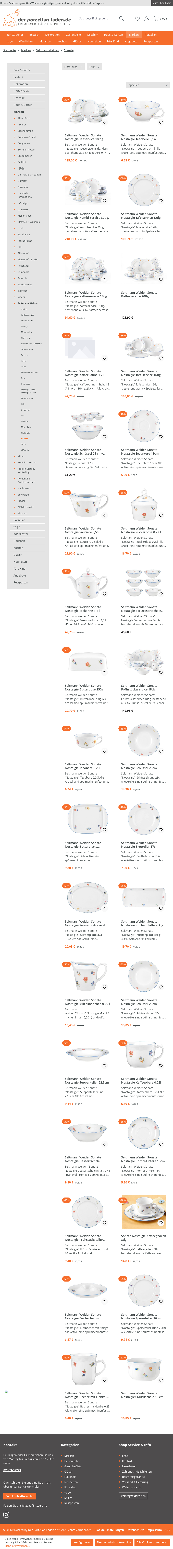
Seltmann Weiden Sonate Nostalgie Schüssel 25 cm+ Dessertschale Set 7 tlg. (84, 451)
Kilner (21, 456)
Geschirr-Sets (73, 1466)
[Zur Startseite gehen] (37, 18)
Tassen (24, 355)
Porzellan (19, 520)
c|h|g (21, 168)
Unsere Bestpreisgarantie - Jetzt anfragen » (52, 3)
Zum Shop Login (162, 3)
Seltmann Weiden (28, 303)
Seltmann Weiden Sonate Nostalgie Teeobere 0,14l (139, 137)
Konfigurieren (82, 1542)
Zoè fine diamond (29, 372)
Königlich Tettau (27, 462)
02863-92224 (12, 1470)
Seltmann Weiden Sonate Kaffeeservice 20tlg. (139, 294)
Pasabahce (24, 234)
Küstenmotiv (27, 320)
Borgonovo (24, 143)
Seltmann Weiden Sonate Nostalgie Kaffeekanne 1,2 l (84, 373)
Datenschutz (135, 1530)
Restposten (21, 582)
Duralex (22, 180)
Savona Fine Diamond (31, 343)
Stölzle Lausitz (26, 507)
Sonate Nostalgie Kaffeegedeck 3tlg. (143, 1237)
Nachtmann (24, 488)
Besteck (18, 77)
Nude (21, 228)
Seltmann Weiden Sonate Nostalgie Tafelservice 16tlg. (141, 373)
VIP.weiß (25, 450)
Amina (24, 309)
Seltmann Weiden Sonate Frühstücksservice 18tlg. (139, 687)
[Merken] (104, 122)
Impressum (154, 1530)
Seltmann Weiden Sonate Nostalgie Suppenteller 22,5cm (87, 1080)
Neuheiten (20, 562)
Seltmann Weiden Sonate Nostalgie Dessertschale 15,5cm (83, 1159)
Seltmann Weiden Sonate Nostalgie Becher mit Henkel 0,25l (85, 1395)
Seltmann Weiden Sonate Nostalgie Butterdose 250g (84, 687)
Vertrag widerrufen (133, 1496)
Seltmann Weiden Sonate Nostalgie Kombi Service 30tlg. (87, 215)
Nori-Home (26, 337)
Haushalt (19, 541)
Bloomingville (25, 130)
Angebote (20, 575)
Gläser (18, 555)
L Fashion (25, 409)
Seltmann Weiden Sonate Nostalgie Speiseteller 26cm (141, 1316)
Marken (19, 112)
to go (17, 527)
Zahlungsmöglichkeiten (137, 1471)
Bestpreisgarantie (133, 1477)
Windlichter (21, 534)
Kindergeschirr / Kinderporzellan (28, 391)
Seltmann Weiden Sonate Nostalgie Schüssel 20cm (139, 1002)
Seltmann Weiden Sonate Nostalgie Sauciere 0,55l (83, 530)
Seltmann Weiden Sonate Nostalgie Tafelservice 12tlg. (141, 215)
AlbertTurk (24, 118)
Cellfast (22, 162)
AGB (167, 1530)
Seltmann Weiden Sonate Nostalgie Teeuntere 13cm (140, 451)
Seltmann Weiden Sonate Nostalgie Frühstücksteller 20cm (84, 1237)
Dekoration (21, 84)
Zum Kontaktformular (20, 1496)
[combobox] (97, 18)
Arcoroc (22, 124)
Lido (23, 404)
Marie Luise (26, 427)
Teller (24, 360)
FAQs (125, 1456)
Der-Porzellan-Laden (29, 174)
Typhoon (23, 290)
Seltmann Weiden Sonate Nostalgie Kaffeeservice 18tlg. (86, 294)
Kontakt (127, 1461)
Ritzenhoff (23, 253)
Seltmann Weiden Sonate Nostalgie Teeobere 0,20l (83, 766)
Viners (21, 297)
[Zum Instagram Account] (6, 1514)
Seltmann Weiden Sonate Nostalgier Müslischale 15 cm (142, 1395)
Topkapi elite (25, 284)
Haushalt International (25, 195)
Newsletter (129, 1466)
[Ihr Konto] (146, 18)
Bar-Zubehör (72, 1461)
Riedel (21, 500)
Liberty (24, 326)
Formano (23, 187)
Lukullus (25, 421)
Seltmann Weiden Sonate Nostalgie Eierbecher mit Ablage (83, 1316)
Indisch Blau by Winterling (26, 470)
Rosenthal (23, 265)
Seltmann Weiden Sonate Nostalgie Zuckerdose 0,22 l (141, 530)
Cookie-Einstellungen (109, 1530)
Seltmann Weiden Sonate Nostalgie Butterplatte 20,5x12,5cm (83, 844)
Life (22, 415)
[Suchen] (121, 18)
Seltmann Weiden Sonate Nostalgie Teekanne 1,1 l (83, 609)
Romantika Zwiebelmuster (26, 480)
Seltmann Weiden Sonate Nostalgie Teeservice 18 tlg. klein (84, 137)
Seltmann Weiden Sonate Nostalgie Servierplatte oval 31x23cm (85, 923)
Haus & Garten (23, 105)
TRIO (23, 444)
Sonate (24, 438)
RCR (20, 247)
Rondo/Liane (27, 398)
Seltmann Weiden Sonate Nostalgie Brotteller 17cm (139, 844)
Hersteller (71, 67)
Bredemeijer (25, 155)
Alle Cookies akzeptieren (152, 1542)
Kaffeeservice (27, 314)
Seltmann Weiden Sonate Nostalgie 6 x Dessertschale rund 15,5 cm (141, 609)
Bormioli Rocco (26, 149)
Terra (23, 366)
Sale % (68, 1498)
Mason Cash (25, 215)
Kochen (18, 548)
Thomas (22, 513)
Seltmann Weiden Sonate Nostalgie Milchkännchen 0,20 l (87, 1002)
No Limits (25, 432)
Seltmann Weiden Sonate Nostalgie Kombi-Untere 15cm (143, 1159)
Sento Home (27, 349)
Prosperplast (25, 240)
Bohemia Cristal (27, 137)
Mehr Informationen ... (17, 1545)
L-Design (23, 203)
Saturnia (22, 278)
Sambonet (23, 272)
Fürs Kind (20, 568)
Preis (92, 67)
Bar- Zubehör (22, 70)
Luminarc (23, 209)
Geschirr (19, 98)
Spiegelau (23, 494)
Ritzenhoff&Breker (28, 259)
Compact (25, 383)
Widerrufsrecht (132, 1487)
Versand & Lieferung (135, 1482)
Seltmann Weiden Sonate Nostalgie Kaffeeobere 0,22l (141, 1080)
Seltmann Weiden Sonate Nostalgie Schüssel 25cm (139, 766)
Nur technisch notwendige (114, 1542)
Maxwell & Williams (29, 222)
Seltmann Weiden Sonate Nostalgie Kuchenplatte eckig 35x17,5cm (142, 923)
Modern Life (26, 332)
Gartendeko (21, 91)
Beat (23, 378)
